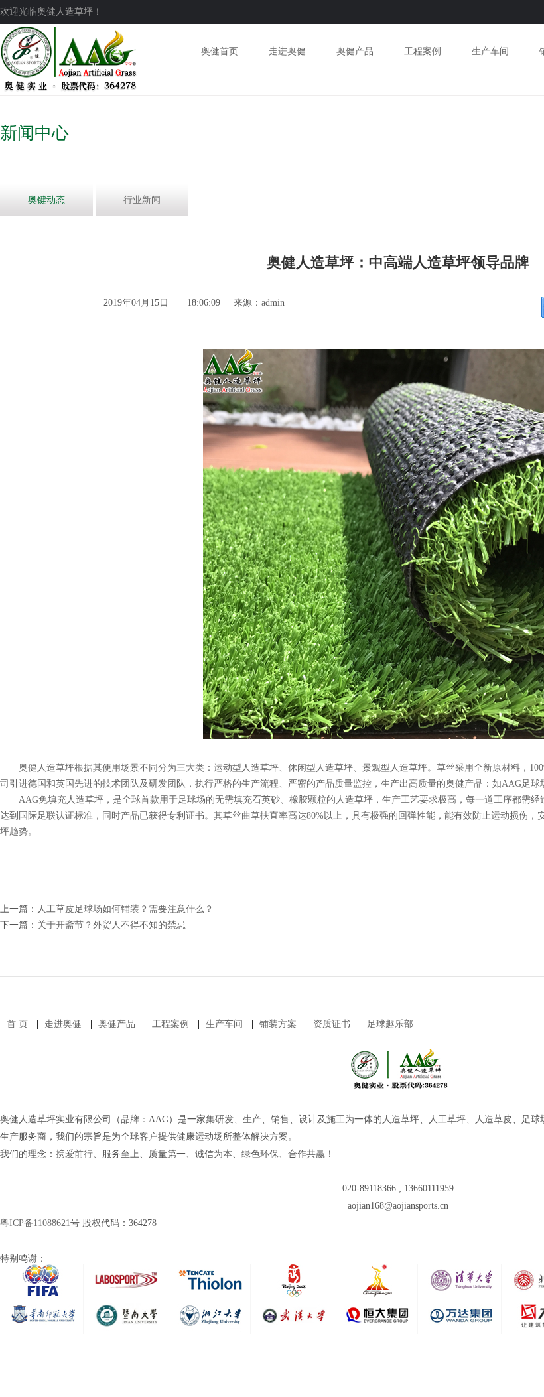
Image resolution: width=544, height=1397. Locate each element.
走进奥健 (287, 51)
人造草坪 (354, 800)
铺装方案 (278, 1024)
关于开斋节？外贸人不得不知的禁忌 (111, 925)
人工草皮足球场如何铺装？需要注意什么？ (125, 909)
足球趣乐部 (390, 1024)
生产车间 (490, 51)
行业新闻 (142, 200)
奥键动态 (46, 200)
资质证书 (331, 1024)
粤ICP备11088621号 (40, 1223)
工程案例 (422, 51)
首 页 (17, 1024)
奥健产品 (355, 51)
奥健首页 (219, 51)
